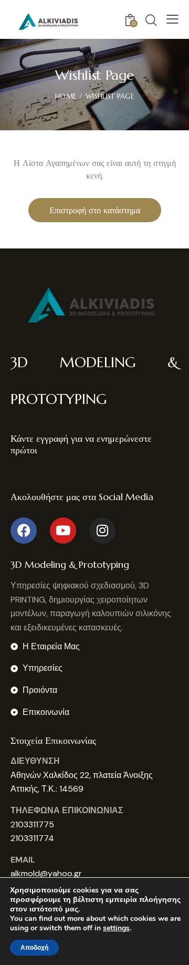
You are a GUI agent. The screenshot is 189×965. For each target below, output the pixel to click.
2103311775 (32, 824)
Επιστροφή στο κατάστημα (94, 210)
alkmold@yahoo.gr (46, 873)
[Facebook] (23, 530)
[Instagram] (102, 530)
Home (65, 96)
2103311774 (32, 838)
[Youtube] (63, 530)
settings (116, 928)
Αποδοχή (34, 947)
